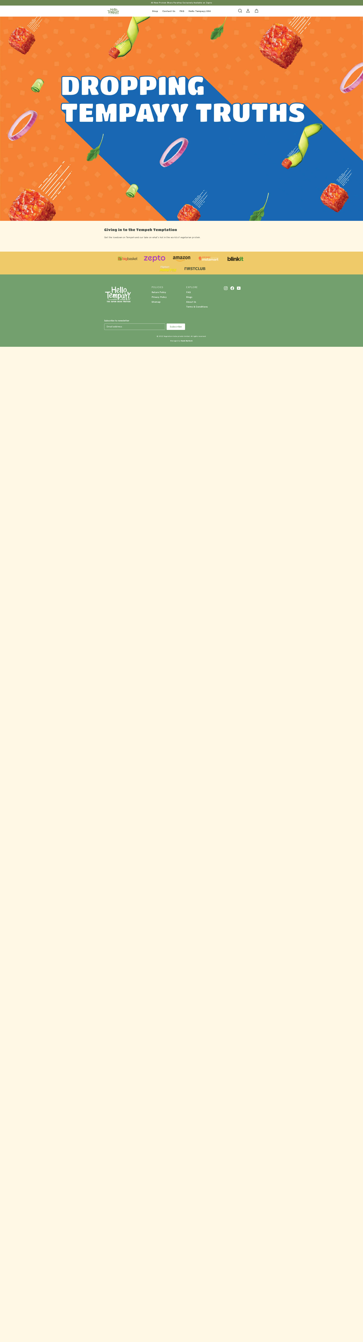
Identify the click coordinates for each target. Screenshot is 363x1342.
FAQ (182, 11)
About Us (191, 302)
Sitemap (156, 302)
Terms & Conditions (197, 306)
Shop (155, 11)
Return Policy (159, 292)
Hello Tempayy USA (200, 11)
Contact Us (168, 11)
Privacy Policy (159, 297)
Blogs (189, 297)
